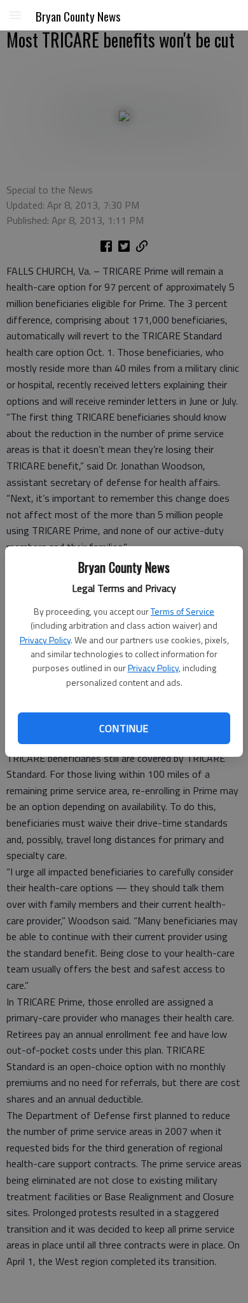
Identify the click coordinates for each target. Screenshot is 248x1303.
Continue (123, 728)
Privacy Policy (45, 639)
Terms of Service (182, 611)
